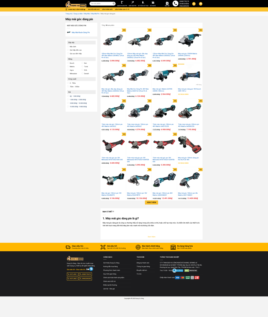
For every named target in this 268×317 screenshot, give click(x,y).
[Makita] (68, 66)
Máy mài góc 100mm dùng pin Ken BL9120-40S (188, 159)
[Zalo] (91, 269)
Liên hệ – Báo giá (109, 289)
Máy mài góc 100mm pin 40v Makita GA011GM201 (188, 194)
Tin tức (139, 274)
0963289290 (184, 6)
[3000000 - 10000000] (68, 103)
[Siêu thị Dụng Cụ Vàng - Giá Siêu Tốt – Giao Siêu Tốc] (75, 3)
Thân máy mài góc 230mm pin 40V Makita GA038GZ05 (188, 125)
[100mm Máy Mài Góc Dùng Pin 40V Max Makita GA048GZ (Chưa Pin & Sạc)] (113, 40)
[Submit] (113, 3)
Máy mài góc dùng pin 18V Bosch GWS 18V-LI (189, 90)
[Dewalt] (82, 73)
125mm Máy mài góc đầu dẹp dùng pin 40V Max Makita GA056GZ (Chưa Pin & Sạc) (137, 55)
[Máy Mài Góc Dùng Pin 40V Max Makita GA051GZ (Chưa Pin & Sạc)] (139, 75)
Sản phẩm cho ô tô (122, 9)
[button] (76, 9)
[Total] (82, 66)
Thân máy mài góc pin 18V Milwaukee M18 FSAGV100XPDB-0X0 (138, 160)
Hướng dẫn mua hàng (110, 266)
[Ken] (82, 63)
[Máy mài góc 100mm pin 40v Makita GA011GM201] (190, 179)
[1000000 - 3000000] (68, 99)
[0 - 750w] (68, 83)
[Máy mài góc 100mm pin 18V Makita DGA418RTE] (139, 179)
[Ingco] (68, 70)
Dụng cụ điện (78, 14)
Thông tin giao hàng (143, 266)
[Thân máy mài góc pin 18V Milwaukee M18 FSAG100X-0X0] (113, 144)
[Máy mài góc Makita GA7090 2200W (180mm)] (164, 75)
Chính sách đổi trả (109, 281)
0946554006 (184, 4)
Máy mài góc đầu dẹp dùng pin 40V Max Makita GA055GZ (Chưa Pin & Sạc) (113, 91)
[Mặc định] (68, 46)
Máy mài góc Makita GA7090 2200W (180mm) (162, 90)
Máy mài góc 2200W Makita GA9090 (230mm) (187, 55)
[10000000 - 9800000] (68, 106)
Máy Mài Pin (95, 14)
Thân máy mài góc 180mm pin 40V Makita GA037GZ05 (163, 125)
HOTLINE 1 (73, 274)
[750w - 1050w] (68, 86)
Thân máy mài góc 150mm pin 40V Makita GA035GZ (112, 125)
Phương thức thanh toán (111, 270)
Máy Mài (87, 14)
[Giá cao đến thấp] (68, 53)
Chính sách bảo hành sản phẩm (113, 277)
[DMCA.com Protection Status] (191, 270)
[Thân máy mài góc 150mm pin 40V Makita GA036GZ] (139, 111)
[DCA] (82, 70)
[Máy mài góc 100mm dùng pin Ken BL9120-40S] (190, 144)
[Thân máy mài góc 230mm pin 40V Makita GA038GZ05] (190, 111)
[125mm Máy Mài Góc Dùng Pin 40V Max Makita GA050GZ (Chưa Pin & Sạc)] (164, 40)
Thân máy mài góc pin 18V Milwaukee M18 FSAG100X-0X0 (112, 159)
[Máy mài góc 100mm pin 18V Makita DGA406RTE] (113, 179)
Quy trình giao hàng (109, 274)
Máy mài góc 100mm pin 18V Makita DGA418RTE (137, 194)
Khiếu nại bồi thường (110, 285)
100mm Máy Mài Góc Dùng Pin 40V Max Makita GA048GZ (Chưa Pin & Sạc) (113, 55)
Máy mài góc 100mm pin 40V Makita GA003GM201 (163, 194)
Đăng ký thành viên (143, 263)
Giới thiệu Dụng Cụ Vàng (111, 263)
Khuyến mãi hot (94, 9)
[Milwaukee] (68, 73)
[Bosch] (68, 63)
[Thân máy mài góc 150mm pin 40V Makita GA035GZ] (113, 111)
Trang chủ (68, 14)
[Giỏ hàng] (200, 4)
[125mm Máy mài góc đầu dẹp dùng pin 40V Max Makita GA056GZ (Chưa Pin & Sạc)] (139, 40)
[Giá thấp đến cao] (68, 50)
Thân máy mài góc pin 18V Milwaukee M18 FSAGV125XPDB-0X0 (164, 160)
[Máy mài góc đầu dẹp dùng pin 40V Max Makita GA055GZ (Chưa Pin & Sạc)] (113, 75)
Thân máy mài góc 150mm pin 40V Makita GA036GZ (137, 125)
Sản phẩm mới (107, 9)
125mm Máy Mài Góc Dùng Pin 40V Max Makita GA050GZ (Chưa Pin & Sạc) (164, 55)
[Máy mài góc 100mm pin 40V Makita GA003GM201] (164, 179)
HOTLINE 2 (73, 278)
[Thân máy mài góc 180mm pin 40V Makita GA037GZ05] (164, 111)
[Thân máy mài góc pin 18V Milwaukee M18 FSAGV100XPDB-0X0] (139, 144)
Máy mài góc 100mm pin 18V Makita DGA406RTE (111, 194)
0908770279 (184, 1)
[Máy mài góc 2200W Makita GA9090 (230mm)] (190, 40)
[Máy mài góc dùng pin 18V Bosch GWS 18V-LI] (190, 75)
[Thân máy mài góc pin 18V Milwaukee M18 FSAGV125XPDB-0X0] (164, 144)
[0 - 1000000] (68, 96)
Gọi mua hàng (183, 94)
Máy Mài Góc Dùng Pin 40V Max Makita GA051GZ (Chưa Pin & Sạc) (138, 91)
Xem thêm (151, 202)
